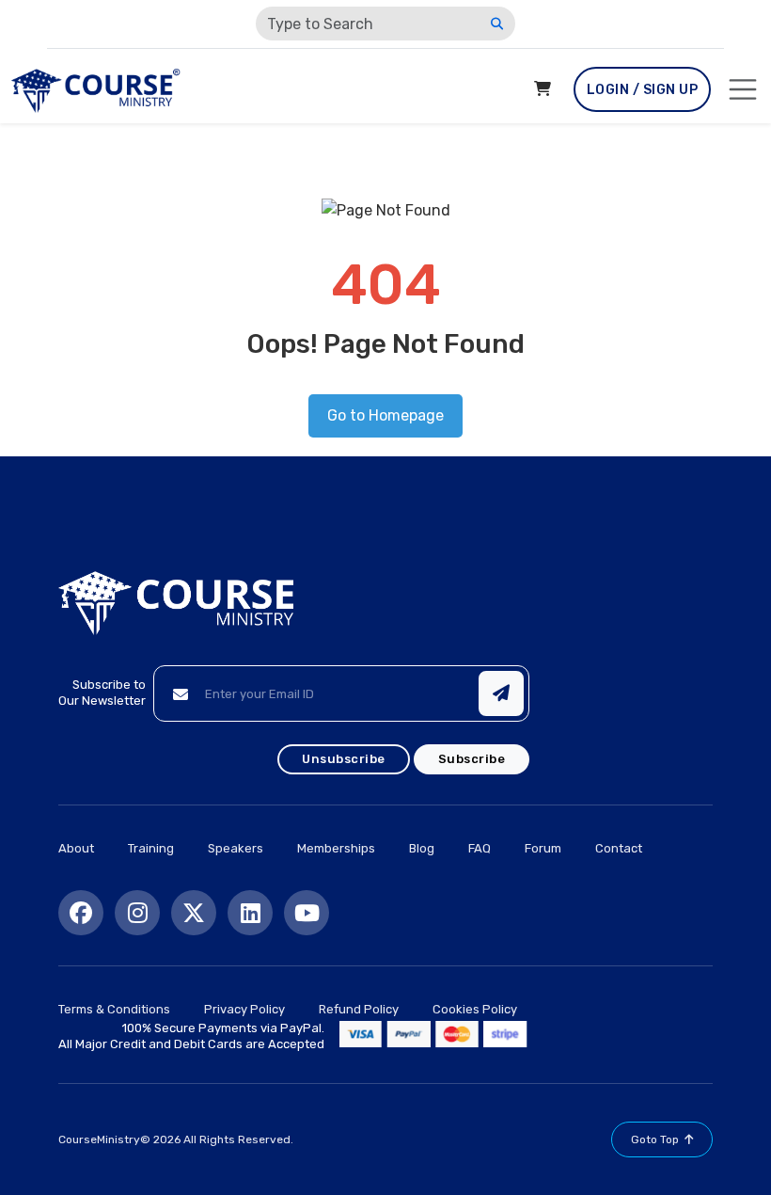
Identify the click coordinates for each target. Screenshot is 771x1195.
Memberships (336, 848)
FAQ (479, 848)
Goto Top (655, 1139)
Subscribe (472, 759)
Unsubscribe (344, 759)
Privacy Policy (244, 1009)
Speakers (235, 848)
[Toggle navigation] (743, 89)
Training (151, 848)
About (76, 848)
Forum (543, 848)
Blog (421, 848)
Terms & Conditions (114, 1009)
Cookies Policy (475, 1009)
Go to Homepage (385, 415)
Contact (618, 848)
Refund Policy (359, 1009)
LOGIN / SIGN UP (643, 90)
